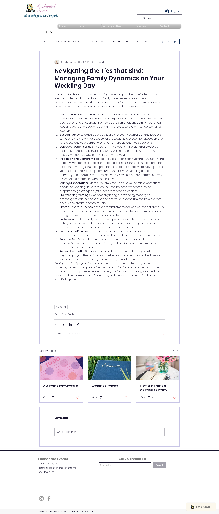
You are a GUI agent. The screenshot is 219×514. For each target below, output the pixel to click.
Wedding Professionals (70, 41)
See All (176, 350)
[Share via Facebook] (55, 324)
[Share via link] (77, 324)
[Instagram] (51, 32)
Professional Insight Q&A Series (111, 41)
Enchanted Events (53, 459)
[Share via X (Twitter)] (63, 324)
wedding (61, 306)
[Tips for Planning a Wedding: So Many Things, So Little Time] (157, 368)
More (140, 41)
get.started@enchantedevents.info (57, 467)
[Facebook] (46, 32)
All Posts (44, 41)
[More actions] (163, 62)
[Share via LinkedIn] (70, 324)
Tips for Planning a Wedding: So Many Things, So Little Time (154, 388)
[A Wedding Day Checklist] (61, 368)
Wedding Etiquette (105, 386)
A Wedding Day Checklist (60, 386)
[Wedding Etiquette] (109, 368)
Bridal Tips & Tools (64, 314)
